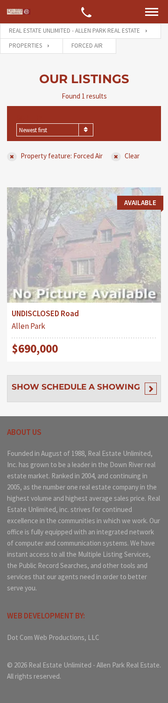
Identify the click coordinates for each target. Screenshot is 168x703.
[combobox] (54, 129)
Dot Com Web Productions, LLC (53, 637)
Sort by (29, 117)
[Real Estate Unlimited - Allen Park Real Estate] (18, 12)
